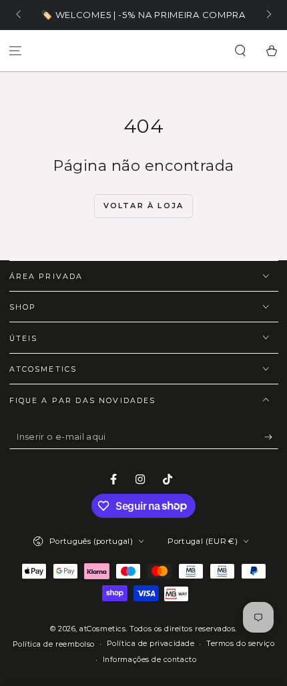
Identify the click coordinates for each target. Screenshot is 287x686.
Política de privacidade (150, 643)
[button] (240, 51)
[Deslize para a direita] (268, 15)
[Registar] (271, 437)
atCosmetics (102, 629)
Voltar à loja (143, 205)
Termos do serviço (240, 643)
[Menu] (15, 51)
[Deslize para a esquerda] (19, 15)
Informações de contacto (149, 659)
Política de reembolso (54, 644)
